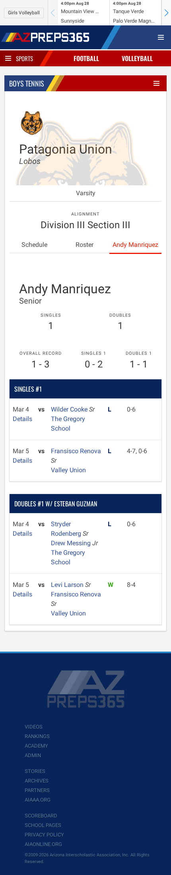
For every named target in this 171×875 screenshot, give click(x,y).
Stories (35, 771)
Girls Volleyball (24, 12)
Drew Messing (71, 543)
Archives (37, 781)
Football (86, 58)
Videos (34, 727)
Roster (84, 244)
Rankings (37, 736)
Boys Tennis (26, 83)
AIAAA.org (38, 800)
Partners (37, 790)
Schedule (34, 244)
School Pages (43, 825)
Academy (36, 746)
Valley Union (68, 470)
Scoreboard (41, 816)
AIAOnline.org (43, 844)
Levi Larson (68, 584)
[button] (166, 12)
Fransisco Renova (76, 451)
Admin (33, 755)
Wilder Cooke (70, 409)
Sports (24, 58)
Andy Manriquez (135, 244)
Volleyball (137, 58)
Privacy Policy (44, 835)
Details (22, 419)
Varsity (85, 193)
